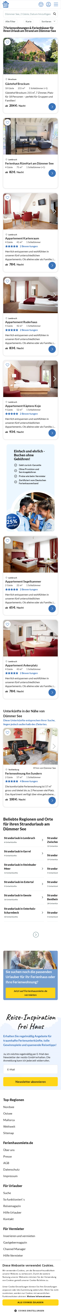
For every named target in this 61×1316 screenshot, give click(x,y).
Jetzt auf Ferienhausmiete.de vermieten (30, 992)
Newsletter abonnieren (30, 1081)
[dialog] (30, 1288)
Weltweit (9, 1126)
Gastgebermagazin (15, 1242)
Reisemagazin (12, 1206)
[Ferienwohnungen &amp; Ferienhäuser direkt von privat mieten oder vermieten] (5, 4)
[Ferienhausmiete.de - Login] (49, 4)
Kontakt (8, 1219)
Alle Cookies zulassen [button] (30, 1302)
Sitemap (8, 1133)
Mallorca (9, 1120)
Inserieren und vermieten (19, 1236)
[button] (57, 4)
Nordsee (8, 1107)
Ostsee (7, 1113)
